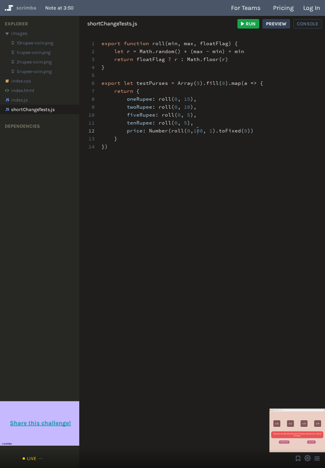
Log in (311, 8)
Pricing (283, 8)
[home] (8, 8)
